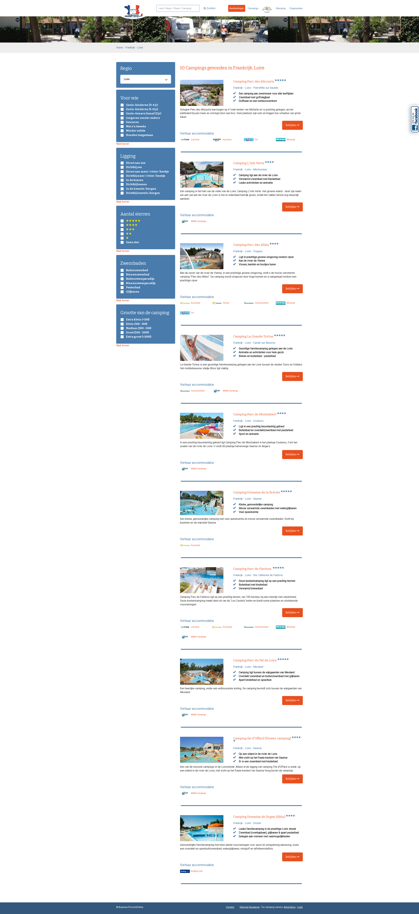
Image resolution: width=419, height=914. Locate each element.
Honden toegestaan (139, 135)
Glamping (281, 8)
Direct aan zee (136, 163)
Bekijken (291, 125)
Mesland (258, 666)
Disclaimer (254, 907)
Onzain (257, 823)
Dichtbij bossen (136, 184)
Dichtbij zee (134, 167)
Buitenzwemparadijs (140, 278)
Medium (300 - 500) (138, 328)
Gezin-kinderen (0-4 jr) (142, 105)
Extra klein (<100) (137, 319)
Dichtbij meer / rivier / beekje (145, 175)
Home (119, 47)
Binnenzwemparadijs (141, 283)
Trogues (258, 251)
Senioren (132, 122)
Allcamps (290, 139)
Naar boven (122, 143)
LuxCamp (194, 139)
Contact (230, 907)
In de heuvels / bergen (141, 188)
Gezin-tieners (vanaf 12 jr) (143, 113)
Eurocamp (195, 303)
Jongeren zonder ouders (143, 118)
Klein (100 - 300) (136, 324)
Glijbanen (132, 291)
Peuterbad (133, 287)
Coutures (258, 420)
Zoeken (211, 8)
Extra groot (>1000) (138, 336)
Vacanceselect (261, 303)
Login (300, 907)
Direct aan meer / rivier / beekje (147, 171)
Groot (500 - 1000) (137, 332)
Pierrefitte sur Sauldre (265, 87)
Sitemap (244, 907)
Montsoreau (260, 169)
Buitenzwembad (137, 270)
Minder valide (135, 130)
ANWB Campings (198, 221)
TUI (256, 139)
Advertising (289, 907)
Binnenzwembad (137, 274)
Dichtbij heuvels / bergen (143, 193)
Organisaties (296, 8)
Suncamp (226, 139)
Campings (253, 8)
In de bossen (134, 180)
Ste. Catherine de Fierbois (268, 575)
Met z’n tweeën (136, 126)
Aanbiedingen (236, 8)
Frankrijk (130, 47)
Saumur (257, 498)
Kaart (267, 12)
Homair (225, 303)
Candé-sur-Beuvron (264, 342)
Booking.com (196, 871)
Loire (140, 47)
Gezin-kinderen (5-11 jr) (142, 109)
